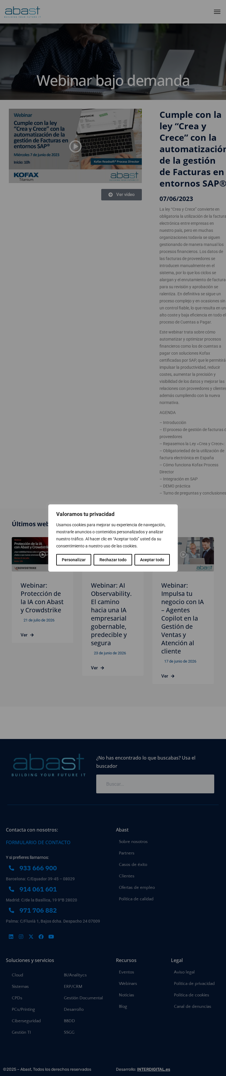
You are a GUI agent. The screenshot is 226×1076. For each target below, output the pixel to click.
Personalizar (74, 559)
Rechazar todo (113, 559)
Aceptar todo (152, 559)
